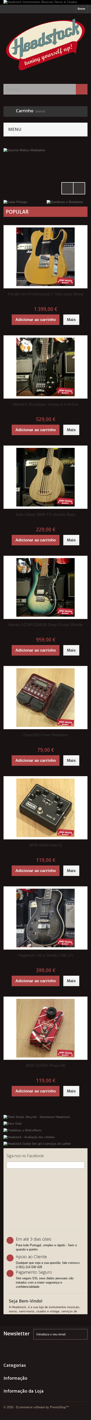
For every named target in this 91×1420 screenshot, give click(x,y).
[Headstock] (46, 44)
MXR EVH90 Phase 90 (45, 1065)
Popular (17, 211)
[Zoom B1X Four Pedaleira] (45, 697)
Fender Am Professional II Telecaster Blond (45, 294)
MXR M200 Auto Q (45, 845)
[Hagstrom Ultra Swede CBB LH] (45, 918)
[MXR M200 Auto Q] (45, 807)
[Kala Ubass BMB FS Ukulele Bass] (45, 477)
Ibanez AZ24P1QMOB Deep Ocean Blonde (45, 625)
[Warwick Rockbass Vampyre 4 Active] (45, 367)
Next (79, 188)
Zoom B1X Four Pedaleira (45, 735)
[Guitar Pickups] (15, 202)
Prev (67, 188)
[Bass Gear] (46, 1123)
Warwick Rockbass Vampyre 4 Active (45, 404)
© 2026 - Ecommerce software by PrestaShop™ (36, 1407)
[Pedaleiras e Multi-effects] (46, 1130)
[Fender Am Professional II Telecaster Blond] (45, 256)
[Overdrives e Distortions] (65, 202)
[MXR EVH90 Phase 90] (45, 1028)
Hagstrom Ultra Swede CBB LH (45, 955)
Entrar (81, 8)
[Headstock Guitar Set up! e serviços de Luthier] (46, 1143)
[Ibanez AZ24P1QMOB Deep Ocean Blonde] (45, 587)
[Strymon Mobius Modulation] (46, 172)
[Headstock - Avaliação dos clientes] (46, 1137)
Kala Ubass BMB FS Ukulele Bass (46, 514)
